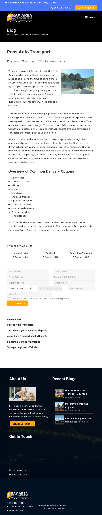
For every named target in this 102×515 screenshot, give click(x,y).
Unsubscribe (16, 510)
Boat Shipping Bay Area (78, 418)
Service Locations (58, 61)
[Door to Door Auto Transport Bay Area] (59, 393)
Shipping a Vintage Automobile (23, 342)
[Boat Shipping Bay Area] (59, 419)
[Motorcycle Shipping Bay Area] (59, 406)
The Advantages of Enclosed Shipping (27, 330)
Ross (42, 71)
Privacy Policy (16, 502)
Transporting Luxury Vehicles (23, 347)
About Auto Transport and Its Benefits (27, 336)
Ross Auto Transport (39, 34)
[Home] (8, 34)
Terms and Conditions (21, 506)
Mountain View (21, 253)
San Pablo (51, 253)
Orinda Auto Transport (81, 253)
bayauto (14, 61)
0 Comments (79, 397)
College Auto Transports (20, 325)
